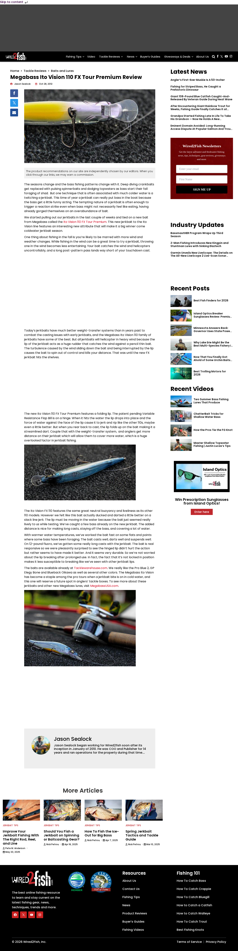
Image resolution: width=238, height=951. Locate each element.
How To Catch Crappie (194, 889)
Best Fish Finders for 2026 (211, 300)
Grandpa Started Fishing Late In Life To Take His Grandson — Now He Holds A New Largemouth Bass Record (201, 119)
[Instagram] (39, 914)
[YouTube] (31, 914)
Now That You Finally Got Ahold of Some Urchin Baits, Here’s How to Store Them (212, 360)
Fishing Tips (73, 56)
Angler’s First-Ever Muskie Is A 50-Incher (198, 80)
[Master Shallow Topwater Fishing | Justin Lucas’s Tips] (181, 445)
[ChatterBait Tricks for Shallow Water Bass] (181, 416)
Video (91, 56)
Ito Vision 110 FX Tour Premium (85, 222)
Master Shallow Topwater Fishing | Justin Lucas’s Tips (212, 444)
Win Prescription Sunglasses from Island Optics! (202, 501)
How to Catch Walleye (193, 913)
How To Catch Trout (192, 921)
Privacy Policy (216, 941)
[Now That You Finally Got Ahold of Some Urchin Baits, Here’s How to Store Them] (181, 359)
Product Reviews (134, 913)
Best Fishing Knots (190, 929)
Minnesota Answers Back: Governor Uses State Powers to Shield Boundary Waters (213, 331)
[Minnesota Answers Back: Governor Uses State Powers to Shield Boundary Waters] (181, 330)
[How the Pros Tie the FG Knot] (181, 430)
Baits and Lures (62, 71)
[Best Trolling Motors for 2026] (181, 373)
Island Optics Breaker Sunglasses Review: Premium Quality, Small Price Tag (213, 317)
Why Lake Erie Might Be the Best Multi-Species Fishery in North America (213, 346)
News (130, 56)
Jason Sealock (73, 739)
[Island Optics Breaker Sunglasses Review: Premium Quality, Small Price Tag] (181, 315)
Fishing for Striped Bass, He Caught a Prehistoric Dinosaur (196, 88)
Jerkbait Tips (10, 825)
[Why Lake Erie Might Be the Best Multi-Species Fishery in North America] (181, 344)
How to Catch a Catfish (194, 905)
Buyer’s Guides (150, 56)
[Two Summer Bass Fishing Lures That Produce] (181, 401)
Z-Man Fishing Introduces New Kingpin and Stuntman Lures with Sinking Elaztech (200, 244)
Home (14, 71)
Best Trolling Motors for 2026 (210, 373)
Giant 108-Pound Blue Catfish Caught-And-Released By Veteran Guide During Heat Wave (201, 98)
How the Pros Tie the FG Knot (213, 430)
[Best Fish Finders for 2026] (181, 301)
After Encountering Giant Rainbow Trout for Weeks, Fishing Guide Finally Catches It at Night (200, 109)
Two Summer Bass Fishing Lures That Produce (211, 400)
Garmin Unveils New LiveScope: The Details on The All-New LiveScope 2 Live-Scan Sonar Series (202, 256)
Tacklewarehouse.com (90, 568)
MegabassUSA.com (104, 586)
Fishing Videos (133, 929)
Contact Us (131, 889)
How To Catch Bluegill (193, 897)
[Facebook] (15, 914)
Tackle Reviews (109, 56)
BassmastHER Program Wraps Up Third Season (197, 234)
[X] (23, 914)
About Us (202, 56)
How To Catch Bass (191, 880)
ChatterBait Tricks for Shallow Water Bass (208, 415)
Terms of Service (189, 941)
